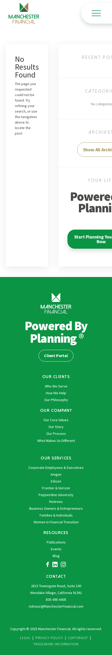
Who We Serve (56, 386)
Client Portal (56, 355)
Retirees (56, 501)
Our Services (56, 458)
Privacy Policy (49, 638)
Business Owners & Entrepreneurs (56, 508)
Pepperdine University (56, 494)
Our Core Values (56, 420)
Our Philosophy (56, 399)
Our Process (56, 433)
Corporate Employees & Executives (56, 467)
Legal (25, 638)
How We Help (56, 393)
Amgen (56, 474)
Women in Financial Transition (56, 522)
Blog (56, 555)
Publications (56, 542)
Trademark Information (56, 644)
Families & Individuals (56, 515)
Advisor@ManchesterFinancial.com (56, 606)
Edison (56, 481)
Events (56, 549)
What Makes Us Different (56, 440)
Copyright (78, 638)
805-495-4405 (56, 599)
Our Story (56, 426)
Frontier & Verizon (56, 488)
